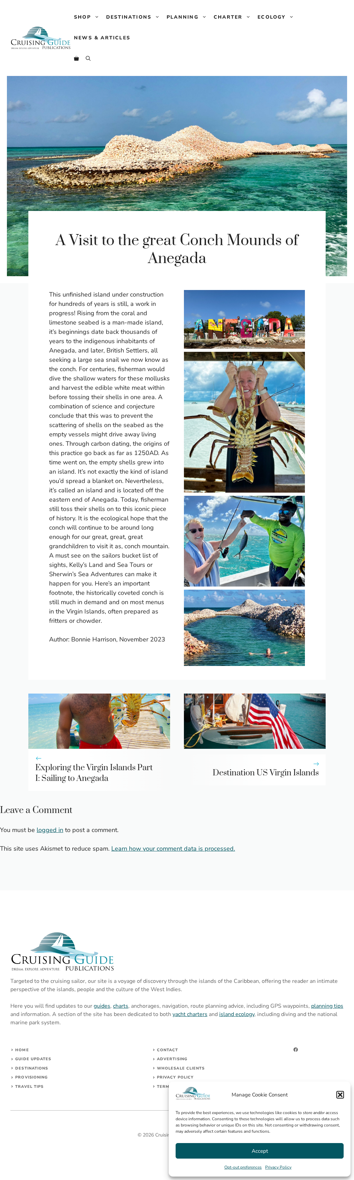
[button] (340, 1094)
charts (120, 1006)
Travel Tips (29, 1086)
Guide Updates (33, 1059)
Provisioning (31, 1077)
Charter (228, 17)
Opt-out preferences (243, 1167)
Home (22, 1050)
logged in (50, 830)
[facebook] (296, 1049)
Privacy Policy (278, 1167)
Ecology (272, 17)
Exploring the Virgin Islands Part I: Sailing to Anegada (94, 773)
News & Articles (102, 38)
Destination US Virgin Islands (266, 773)
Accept (260, 1151)
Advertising (172, 1059)
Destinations (128, 17)
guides (102, 1006)
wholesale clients (181, 1068)
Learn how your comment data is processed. (173, 848)
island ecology (236, 1014)
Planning (182, 17)
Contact (167, 1050)
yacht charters (190, 1014)
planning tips (327, 1006)
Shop (82, 17)
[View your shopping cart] (76, 58)
